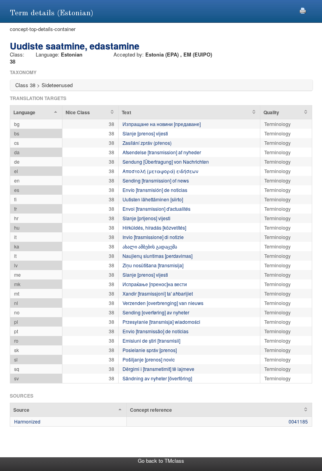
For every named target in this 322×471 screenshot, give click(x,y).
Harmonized (27, 421)
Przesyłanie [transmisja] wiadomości (161, 321)
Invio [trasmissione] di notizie (153, 237)
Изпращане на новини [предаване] (162, 123)
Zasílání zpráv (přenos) (147, 142)
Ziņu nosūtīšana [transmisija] (153, 265)
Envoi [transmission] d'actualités (156, 208)
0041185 (298, 421)
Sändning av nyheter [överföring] (157, 378)
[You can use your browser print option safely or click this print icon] (303, 9)
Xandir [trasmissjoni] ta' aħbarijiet (158, 293)
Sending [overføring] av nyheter (156, 312)
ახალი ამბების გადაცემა (150, 246)
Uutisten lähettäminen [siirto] (153, 199)
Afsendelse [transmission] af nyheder (162, 152)
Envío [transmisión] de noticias (155, 189)
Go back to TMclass (161, 460)
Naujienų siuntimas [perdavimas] (157, 255)
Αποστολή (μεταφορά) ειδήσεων (160, 171)
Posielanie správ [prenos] (150, 350)
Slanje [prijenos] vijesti (146, 218)
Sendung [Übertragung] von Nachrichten (166, 161)
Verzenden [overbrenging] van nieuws (163, 302)
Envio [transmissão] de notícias (155, 331)
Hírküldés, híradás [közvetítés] (154, 227)
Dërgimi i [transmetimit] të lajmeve (158, 368)
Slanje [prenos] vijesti (145, 133)
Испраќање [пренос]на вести (155, 284)
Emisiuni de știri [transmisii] (151, 340)
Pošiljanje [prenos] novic (149, 359)
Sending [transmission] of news (156, 180)
